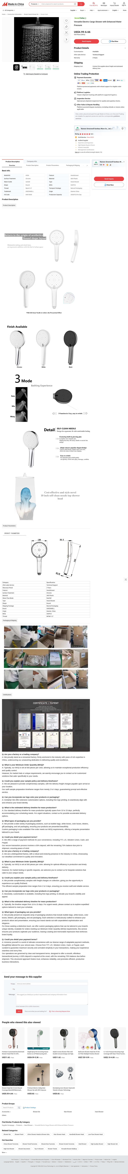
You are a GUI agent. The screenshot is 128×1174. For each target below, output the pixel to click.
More (4, 1152)
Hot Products (15, 1159)
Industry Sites (76, 1159)
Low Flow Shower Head (95, 1134)
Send (19, 1011)
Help (91, 10)
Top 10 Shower (39, 1149)
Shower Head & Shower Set (31, 14)
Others (4, 1115)
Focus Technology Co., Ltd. (51, 1166)
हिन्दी (91, 1162)
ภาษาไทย (96, 1162)
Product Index (98, 1159)
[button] (83, 165)
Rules (124, 10)
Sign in (124, 5)
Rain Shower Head (59, 1134)
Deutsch (60, 1162)
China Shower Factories (11, 1144)
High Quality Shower (97, 1144)
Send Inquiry (86, 41)
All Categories (9, 10)
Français (38, 1162)
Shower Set (36, 1112)
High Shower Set (113, 1144)
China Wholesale (55, 1159)
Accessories (5, 1112)
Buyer (82, 10)
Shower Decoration (24, 1149)
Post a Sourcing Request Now (59, 1011)
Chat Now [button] (114, 41)
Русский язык (46, 1162)
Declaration (85, 1166)
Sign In (77, 152)
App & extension (103, 10)
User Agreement (75, 1166)
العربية (74, 1162)
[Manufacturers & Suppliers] (13, 4)
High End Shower (9, 1149)
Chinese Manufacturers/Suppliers (40, 1159)
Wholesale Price (66, 1159)
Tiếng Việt (109, 1162)
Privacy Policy (94, 1166)
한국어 (80, 1162)
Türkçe (103, 1162)
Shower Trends (52, 1149)
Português (31, 1162)
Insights (114, 1159)
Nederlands (68, 1162)
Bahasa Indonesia (119, 1162)
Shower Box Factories (48, 1144)
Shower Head (44, 14)
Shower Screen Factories (66, 1144)
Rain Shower (68, 1112)
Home (3, 14)
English (17, 1162)
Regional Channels (88, 1159)
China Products (25, 1159)
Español (23, 1162)
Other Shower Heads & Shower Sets (39, 1134)
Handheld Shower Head (76, 1134)
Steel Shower (82, 1144)
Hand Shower (99, 1112)
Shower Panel (19, 1134)
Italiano (54, 1162)
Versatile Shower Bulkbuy (69, 1149)
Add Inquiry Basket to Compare (37, 74)
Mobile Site (107, 1159)
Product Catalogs (30, 1107)
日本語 (86, 1162)
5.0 (101, 165)
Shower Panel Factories (29, 1144)
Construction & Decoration (15, 14)
